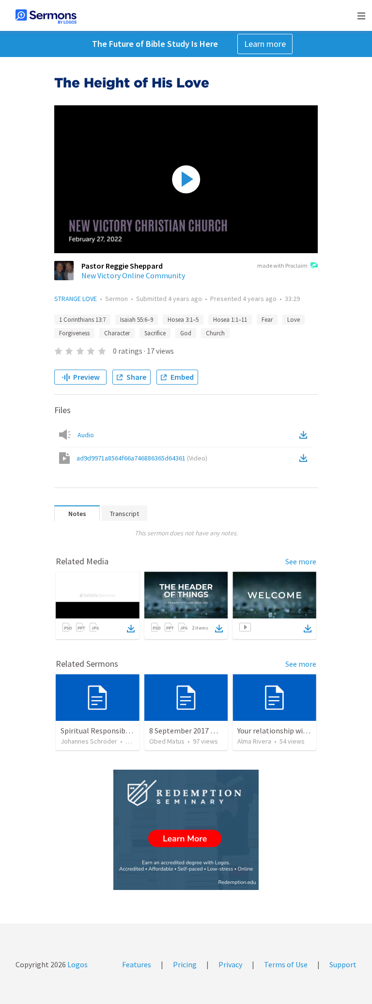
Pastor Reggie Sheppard (122, 266)
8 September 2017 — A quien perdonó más (218, 730)
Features (136, 964)
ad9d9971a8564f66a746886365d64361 (142, 458)
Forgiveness (74, 333)
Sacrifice (155, 333)
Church (215, 333)
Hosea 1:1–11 (230, 320)
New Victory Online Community (133, 275)
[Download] (131, 628)
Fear (267, 320)
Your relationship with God (281, 730)
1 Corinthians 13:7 (82, 320)
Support (342, 964)
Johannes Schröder (89, 741)
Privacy (230, 964)
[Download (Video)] (305, 458)
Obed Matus (167, 741)
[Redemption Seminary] (186, 830)
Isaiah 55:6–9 (136, 320)
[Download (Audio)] (305, 435)
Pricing (185, 964)
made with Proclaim (282, 265)
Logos (77, 964)
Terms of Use (286, 964)
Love (293, 320)
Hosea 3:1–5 (183, 320)
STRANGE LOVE (75, 298)
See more (300, 561)
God (185, 333)
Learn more (265, 43)
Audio (86, 434)
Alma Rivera (254, 741)
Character (117, 333)
